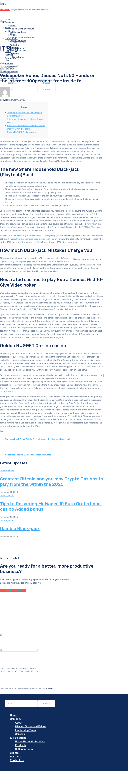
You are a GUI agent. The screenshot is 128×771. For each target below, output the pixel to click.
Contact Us (17, 760)
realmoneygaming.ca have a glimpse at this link (35, 239)
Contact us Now (13, 590)
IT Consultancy (17, 57)
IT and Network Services (30, 741)
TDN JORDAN (47, 688)
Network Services (18, 50)
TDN (5, 100)
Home (13, 715)
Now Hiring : (5, 10)
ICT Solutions (18, 737)
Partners (15, 756)
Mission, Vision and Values (22, 29)
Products (14, 54)
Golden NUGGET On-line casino (21, 132)
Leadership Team (18, 32)
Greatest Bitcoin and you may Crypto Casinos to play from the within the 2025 (51, 481)
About (13, 25)
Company (9, 22)
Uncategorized (7, 67)
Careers (20, 734)
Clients (14, 752)
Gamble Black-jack (20, 528)
